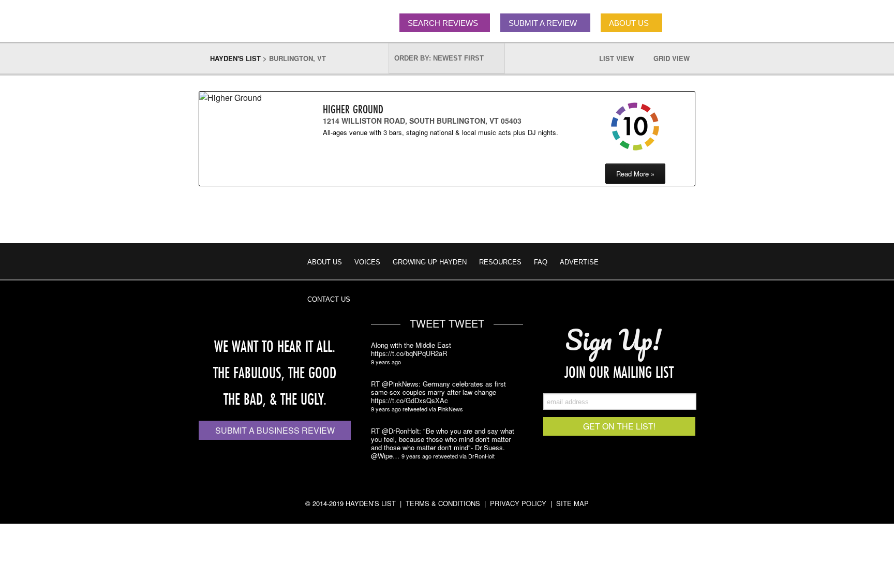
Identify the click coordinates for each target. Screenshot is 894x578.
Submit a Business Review (275, 430)
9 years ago (386, 362)
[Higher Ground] (243, 97)
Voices (367, 262)
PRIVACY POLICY (518, 503)
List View (621, 58)
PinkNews (450, 409)
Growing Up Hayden (430, 262)
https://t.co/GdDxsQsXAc (409, 400)
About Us (324, 262)
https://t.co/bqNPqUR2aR (409, 353)
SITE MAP (572, 503)
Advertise (579, 262)
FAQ (540, 262)
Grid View (677, 58)
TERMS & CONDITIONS (443, 503)
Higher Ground (353, 109)
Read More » (635, 174)
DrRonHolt (481, 456)
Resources (500, 262)
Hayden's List (235, 58)
